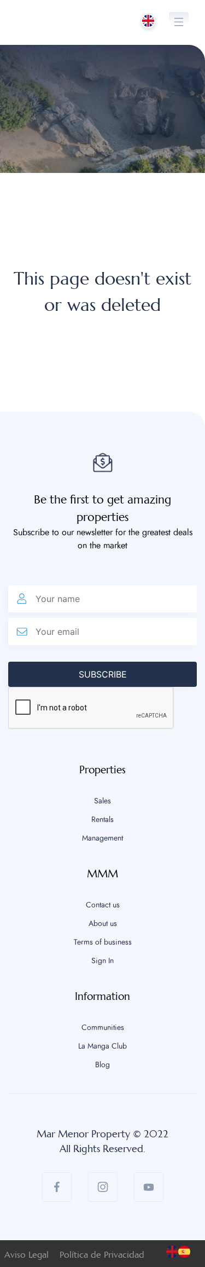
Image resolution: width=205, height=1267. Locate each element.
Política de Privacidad (102, 1254)
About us (103, 924)
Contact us (103, 905)
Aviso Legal (26, 1254)
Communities (102, 1028)
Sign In (102, 961)
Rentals (102, 820)
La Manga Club (102, 1046)
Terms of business (103, 942)
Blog (102, 1065)
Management (102, 838)
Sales (102, 801)
